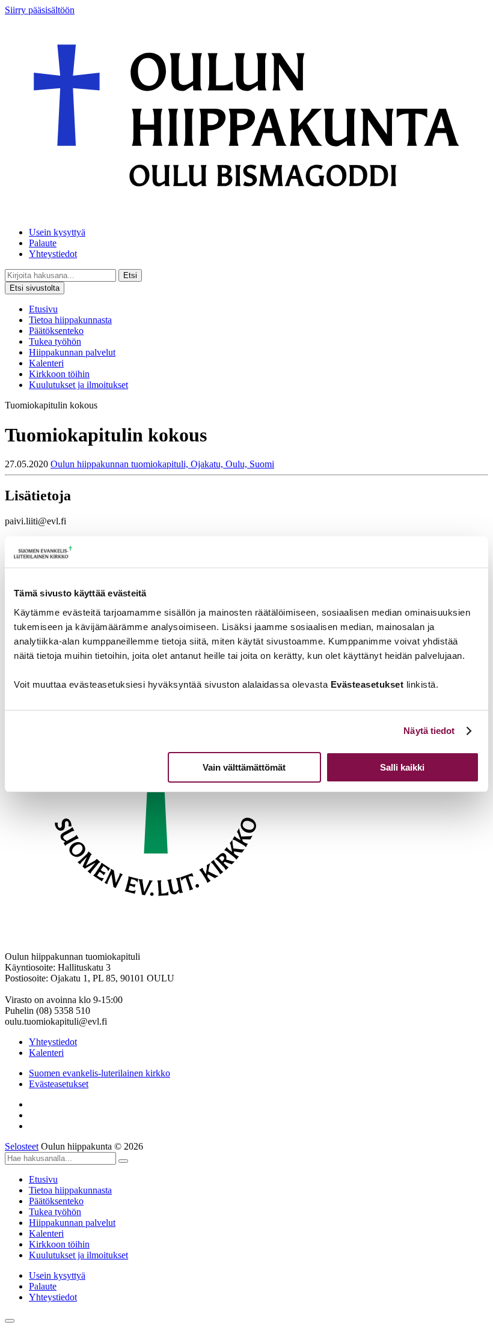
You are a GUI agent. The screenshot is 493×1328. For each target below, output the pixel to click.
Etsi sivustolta (35, 288)
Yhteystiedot (53, 254)
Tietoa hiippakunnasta (70, 320)
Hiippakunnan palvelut (72, 352)
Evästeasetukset (58, 1084)
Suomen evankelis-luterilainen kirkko (99, 1073)
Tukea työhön (55, 341)
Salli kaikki (402, 767)
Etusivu (43, 309)
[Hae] (123, 1161)
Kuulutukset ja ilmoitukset (78, 385)
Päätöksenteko (56, 331)
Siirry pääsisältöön (40, 10)
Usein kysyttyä (57, 232)
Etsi (130, 275)
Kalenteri (46, 363)
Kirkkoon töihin (59, 374)
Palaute (43, 243)
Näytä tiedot (429, 731)
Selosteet (21, 1146)
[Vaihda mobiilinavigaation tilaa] (9, 1321)
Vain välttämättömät (244, 767)
